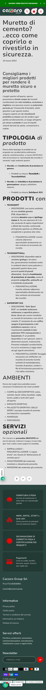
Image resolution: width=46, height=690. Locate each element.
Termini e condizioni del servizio (17, 614)
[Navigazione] (41, 11)
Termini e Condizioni (35, 682)
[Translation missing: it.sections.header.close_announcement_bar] (44, 3)
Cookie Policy (19, 682)
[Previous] (5, 3)
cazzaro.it (12, 679)
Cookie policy (8, 610)
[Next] (40, 3)
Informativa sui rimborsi (13, 619)
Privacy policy (9, 606)
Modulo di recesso (11, 623)
